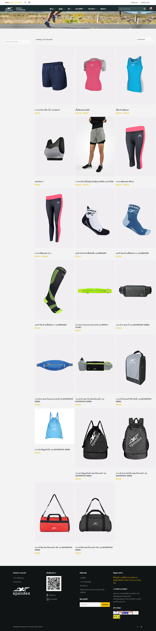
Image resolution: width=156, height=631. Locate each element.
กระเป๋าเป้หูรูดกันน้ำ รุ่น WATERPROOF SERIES (52, 449)
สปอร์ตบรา (39, 181)
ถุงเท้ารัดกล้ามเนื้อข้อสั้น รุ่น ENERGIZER (90, 253)
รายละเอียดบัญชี (85, 582)
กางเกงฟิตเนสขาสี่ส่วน (125, 181)
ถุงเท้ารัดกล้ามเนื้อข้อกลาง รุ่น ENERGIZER (132, 253)
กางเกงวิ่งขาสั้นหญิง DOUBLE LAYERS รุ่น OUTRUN (94, 181)
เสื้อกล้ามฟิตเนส (122, 110)
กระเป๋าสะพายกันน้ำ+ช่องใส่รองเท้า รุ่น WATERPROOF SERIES (131, 474)
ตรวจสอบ (105, 604)
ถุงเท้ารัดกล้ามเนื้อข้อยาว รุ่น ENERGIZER (50, 325)
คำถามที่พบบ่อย (18, 578)
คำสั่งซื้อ (83, 578)
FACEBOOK (52, 595)
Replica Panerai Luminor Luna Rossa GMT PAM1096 (92, 591)
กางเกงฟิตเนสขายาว (43, 253)
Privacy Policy (17, 582)
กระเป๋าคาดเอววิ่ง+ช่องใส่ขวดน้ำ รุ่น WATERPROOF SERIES (89, 400)
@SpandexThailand (15, 2)
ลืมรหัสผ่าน (84, 586)
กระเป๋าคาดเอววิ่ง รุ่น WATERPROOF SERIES (132, 325)
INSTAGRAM (53, 599)
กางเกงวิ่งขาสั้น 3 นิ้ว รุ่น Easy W (47, 110)
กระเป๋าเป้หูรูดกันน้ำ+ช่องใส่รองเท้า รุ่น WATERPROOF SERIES (90, 474)
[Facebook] (25, 2)
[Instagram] (29, 2)
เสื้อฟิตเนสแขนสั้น (82, 110)
